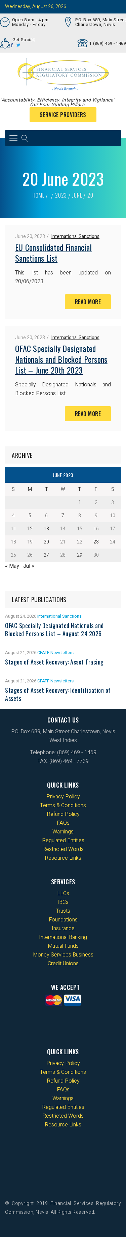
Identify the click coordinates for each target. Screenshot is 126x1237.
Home (38, 195)
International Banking (63, 937)
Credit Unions (63, 964)
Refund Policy (63, 814)
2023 (61, 195)
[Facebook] (12, 45)
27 (46, 555)
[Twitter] (18, 45)
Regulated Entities (63, 840)
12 (30, 528)
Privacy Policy (63, 797)
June (77, 195)
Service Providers (63, 115)
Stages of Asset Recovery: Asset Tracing (54, 661)
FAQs (63, 823)
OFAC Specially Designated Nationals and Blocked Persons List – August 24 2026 (54, 629)
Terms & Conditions (63, 805)
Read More (88, 302)
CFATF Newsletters (55, 652)
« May (12, 566)
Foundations (63, 920)
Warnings (63, 832)
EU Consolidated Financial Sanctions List (53, 252)
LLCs (63, 893)
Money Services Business (63, 955)
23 (96, 542)
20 (46, 542)
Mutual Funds (63, 946)
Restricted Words (63, 849)
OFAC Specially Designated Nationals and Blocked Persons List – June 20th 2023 (61, 359)
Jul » (28, 566)
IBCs (63, 902)
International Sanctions (75, 236)
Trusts (63, 911)
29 (79, 555)
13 (46, 528)
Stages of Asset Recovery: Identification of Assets (58, 694)
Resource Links (63, 858)
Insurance (63, 928)
